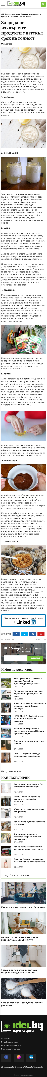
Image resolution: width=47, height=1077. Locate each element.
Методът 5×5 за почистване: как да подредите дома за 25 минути (19, 938)
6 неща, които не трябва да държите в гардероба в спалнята (27, 799)
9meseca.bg (38, 1067)
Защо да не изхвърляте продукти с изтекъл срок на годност (21, 15)
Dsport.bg (8, 1067)
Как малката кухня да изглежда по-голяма (29, 823)
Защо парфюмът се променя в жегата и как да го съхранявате (29, 860)
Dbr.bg (28, 1067)
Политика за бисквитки (10, 1049)
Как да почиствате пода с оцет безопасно (23, 907)
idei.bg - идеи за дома (11, 771)
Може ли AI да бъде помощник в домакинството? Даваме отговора (30, 706)
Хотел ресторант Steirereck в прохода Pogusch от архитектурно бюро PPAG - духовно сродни (28, 681)
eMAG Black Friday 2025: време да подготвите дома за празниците (29, 718)
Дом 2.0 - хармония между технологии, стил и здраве (27, 755)
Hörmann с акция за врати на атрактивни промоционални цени (28, 693)
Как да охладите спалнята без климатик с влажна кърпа (28, 785)
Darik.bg (18, 1067)
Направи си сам (12, 14)
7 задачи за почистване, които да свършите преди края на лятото (19, 971)
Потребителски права (10, 1042)
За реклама (5, 1038)
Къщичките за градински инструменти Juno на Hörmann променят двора (29, 731)
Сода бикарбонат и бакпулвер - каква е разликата (22, 1004)
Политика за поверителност (12, 1045)
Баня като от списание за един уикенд (29, 742)
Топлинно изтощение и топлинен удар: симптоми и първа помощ (27, 836)
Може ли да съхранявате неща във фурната (29, 810)
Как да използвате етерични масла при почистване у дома (28, 848)
